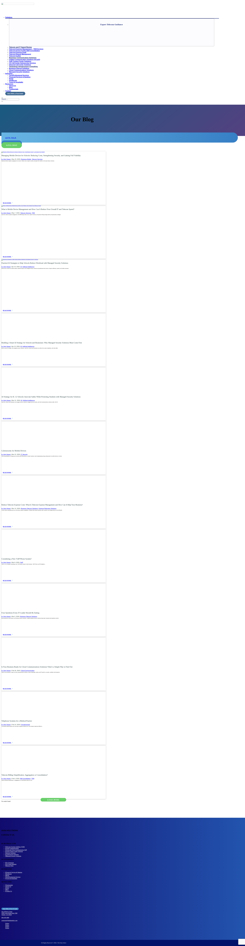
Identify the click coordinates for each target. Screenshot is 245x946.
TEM (33, 213)
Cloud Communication (27, 670)
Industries (9, 73)
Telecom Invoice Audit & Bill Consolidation (24, 51)
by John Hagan (6, 159)
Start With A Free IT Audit (10, 909)
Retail (11, 79)
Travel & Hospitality (16, 82)
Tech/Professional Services (19, 75)
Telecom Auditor (15, 56)
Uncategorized (25, 724)
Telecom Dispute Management (20, 54)
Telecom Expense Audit (17, 52)
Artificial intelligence (28, 266)
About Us (12, 86)
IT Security (24, 454)
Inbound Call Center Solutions (20, 65)
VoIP (21, 562)
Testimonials (13, 89)
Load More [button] (53, 800)
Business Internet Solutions (19, 68)
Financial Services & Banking (19, 77)
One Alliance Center (6, 911)
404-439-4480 (5, 917)
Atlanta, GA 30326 (6, 914)
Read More (7, 203)
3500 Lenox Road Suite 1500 (9, 913)
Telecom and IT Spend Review (20, 47)
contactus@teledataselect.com (9, 920)
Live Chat (11, 145)
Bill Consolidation (25, 778)
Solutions (8, 17)
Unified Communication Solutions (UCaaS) (24, 59)
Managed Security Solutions (19, 72)
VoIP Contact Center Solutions (20, 61)
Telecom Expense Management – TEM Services (26, 49)
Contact (8, 91)
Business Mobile (26, 159)
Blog (11, 87)
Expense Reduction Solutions (47, 508)
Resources (9, 84)
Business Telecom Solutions (29, 508)
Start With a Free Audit (15, 93)
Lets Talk (10, 138)
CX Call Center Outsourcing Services (22, 63)
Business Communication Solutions (22, 58)
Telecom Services (37, 159)
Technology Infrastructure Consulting (23, 66)
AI (21, 266)
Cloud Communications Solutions (21, 70)
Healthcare (13, 80)
